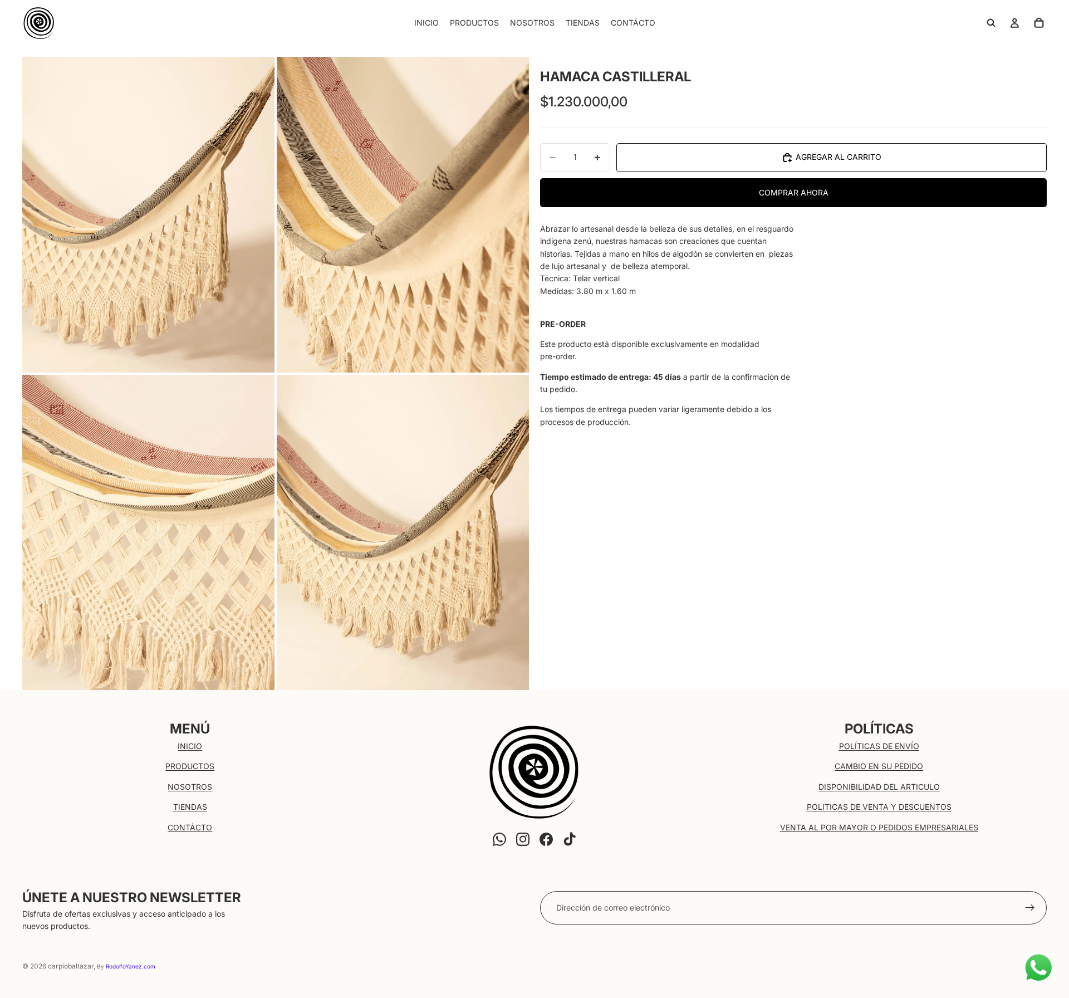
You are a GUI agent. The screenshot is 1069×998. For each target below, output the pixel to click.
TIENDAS (190, 806)
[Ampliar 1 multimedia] (148, 214)
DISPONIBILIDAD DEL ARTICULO (879, 786)
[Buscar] (991, 23)
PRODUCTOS (189, 766)
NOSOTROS (190, 786)
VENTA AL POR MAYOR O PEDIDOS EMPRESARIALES (879, 827)
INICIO (190, 746)
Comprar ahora (793, 192)
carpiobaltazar (71, 966)
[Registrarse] (1030, 907)
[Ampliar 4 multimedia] (403, 532)
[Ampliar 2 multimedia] (403, 214)
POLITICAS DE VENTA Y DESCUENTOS (879, 806)
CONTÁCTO (190, 827)
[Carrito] (1039, 23)
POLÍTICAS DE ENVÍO (879, 746)
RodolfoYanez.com (130, 966)
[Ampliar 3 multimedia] (148, 532)
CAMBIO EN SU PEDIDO (879, 766)
